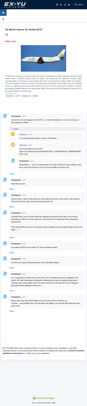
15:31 (24, 195)
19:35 (24, 244)
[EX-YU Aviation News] (14, 5)
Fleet (18, 96)
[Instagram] (65, 5)
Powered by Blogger (45, 398)
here (23, 353)
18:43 (30, 134)
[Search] (76, 5)
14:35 (24, 180)
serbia (35, 96)
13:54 (24, 116)
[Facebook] (57, 5)
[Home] (3, 12)
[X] (61, 5)
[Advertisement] (43, 378)
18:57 (30, 145)
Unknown (23, 134)
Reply (12, 174)
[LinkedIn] (69, 5)
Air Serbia (9, 96)
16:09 (24, 213)
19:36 (24, 259)
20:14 (32, 161)
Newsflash (26, 96)
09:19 (24, 297)
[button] (6, 35)
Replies (16, 129)
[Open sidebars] (3, 19)
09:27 (24, 274)
